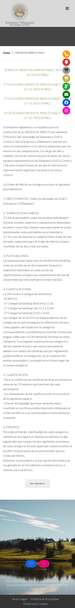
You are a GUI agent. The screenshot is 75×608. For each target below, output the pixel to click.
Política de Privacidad (45, 599)
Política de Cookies (35, 604)
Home (6, 52)
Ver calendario (37, 483)
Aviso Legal (19, 599)
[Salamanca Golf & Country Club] (19, 13)
